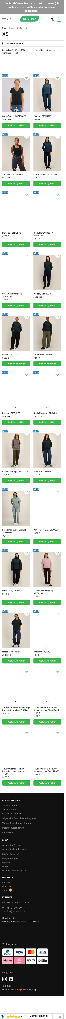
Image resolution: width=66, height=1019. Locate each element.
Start (4, 28)
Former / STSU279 (11, 354)
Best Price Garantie (11, 813)
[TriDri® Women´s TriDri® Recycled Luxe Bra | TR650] (47, 747)
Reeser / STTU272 (11, 413)
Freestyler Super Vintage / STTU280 (14, 531)
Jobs (4, 890)
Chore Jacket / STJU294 (45, 174)
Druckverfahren (10, 858)
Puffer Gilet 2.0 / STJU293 (45, 530)
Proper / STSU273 (42, 293)
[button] (58, 19)
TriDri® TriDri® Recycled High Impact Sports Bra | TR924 (16, 708)
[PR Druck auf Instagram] (4, 979)
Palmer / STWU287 (42, 116)
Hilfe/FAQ (16, 902)
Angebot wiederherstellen (15, 849)
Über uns (6, 886)
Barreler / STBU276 (11, 233)
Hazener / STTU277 (11, 651)
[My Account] (52, 19)
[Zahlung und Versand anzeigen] (31, 956)
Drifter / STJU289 (41, 651)
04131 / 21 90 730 (12, 907)
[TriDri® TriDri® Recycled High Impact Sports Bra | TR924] (16, 686)
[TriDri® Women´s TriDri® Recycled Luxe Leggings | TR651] (16, 747)
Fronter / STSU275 (42, 471)
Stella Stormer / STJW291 (45, 413)
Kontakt (6, 882)
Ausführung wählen (16, 125)
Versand (27, 902)
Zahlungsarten (9, 805)
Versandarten (9, 809)
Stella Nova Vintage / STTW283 (12, 295)
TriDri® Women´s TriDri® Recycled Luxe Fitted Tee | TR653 (46, 710)
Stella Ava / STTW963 (12, 174)
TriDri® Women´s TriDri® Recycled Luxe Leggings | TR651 (14, 771)
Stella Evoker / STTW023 (14, 116)
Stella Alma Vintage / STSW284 (43, 591)
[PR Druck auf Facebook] (11, 979)
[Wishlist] (26, 78)
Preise (5, 866)
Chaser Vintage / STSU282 (15, 471)
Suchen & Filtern (14, 43)
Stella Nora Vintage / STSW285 (43, 234)
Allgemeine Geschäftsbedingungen (19, 818)
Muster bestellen (10, 854)
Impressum (7, 832)
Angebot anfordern (11, 845)
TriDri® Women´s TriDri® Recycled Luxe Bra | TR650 (46, 770)
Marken (6, 862)
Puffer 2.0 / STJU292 (12, 590)
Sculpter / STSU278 (42, 354)
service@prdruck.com (14, 911)
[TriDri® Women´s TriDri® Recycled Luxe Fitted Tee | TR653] (47, 686)
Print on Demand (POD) (14, 870)
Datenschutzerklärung (13, 827)
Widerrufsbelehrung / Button (16, 823)
